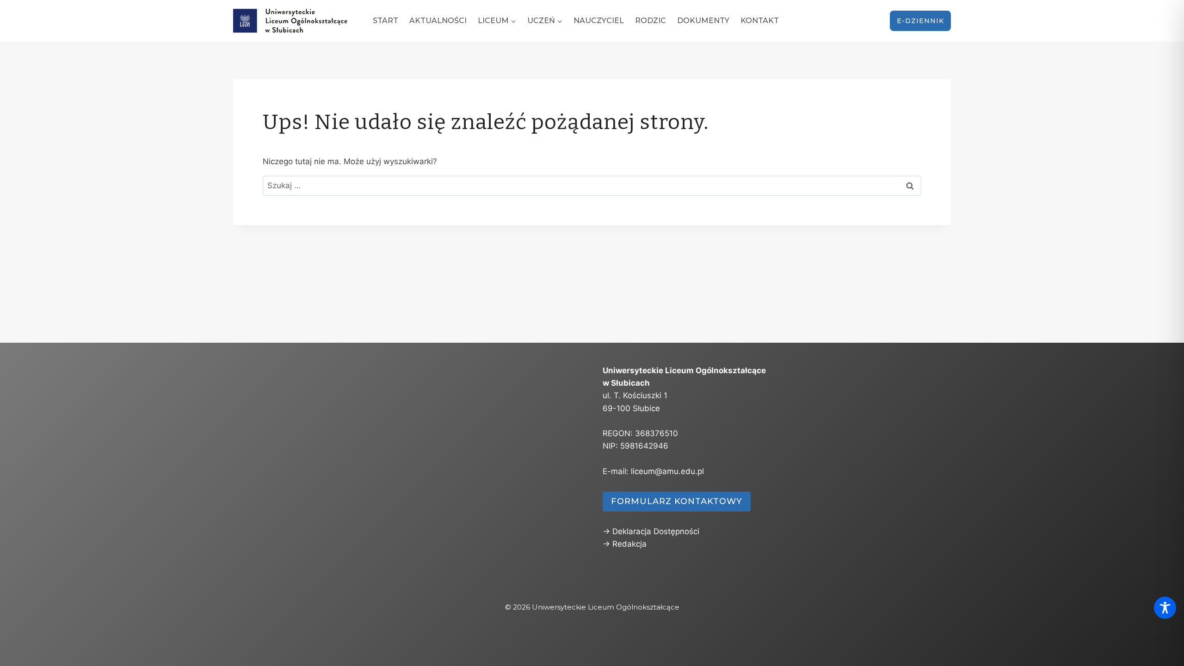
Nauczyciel (599, 20)
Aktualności (438, 20)
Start (385, 20)
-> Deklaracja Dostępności (651, 531)
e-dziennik (920, 21)
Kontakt (759, 20)
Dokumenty (703, 20)
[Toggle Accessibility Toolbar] (1165, 608)
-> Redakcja (625, 544)
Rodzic (650, 20)
